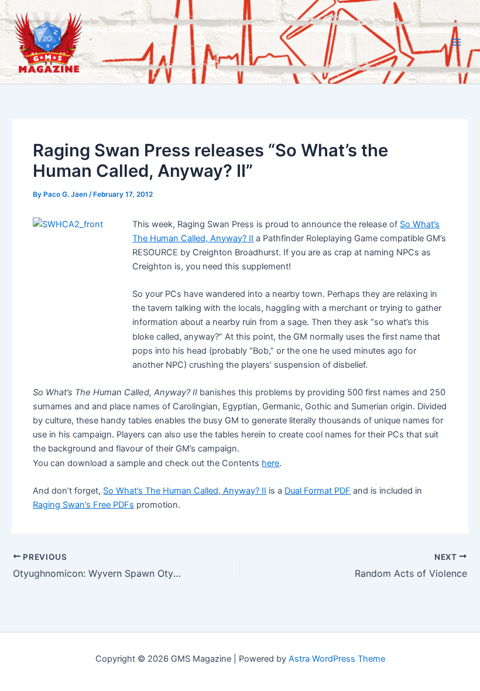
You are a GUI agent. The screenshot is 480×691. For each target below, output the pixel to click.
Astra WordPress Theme (337, 659)
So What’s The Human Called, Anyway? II (184, 490)
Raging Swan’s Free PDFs (83, 505)
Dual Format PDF (317, 490)
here (270, 463)
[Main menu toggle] (456, 42)
